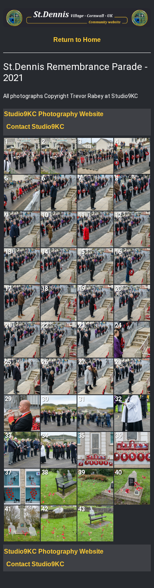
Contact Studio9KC (35, 126)
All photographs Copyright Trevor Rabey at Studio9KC (70, 96)
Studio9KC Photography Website (53, 114)
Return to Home (77, 39)
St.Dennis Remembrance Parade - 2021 (75, 72)
